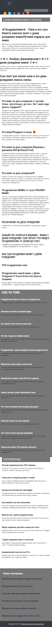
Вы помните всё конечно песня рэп (16, 324)
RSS (5, 13)
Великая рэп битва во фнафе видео (16, 311)
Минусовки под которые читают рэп (16, 364)
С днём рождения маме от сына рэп (17, 539)
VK (18, 13)
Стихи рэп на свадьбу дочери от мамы (18, 477)
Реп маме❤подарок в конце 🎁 (19, 132)
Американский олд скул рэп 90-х (16, 552)
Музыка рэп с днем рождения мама (17, 515)
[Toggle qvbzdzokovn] (9, 3)
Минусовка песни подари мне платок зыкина (21, 616)
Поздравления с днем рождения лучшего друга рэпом (24, 350)
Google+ (23, 13)
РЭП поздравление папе (14, 265)
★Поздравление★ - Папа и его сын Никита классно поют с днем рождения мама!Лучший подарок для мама (26, 35)
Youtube (28, 13)
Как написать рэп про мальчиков (16, 502)
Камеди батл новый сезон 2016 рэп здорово (20, 378)
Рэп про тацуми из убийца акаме (15, 336)
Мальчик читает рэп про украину (15, 421)
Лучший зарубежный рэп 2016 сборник (18, 465)
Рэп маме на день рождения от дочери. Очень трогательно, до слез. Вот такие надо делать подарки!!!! (25, 104)
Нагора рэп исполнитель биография (17, 490)
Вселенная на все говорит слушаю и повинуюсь (22, 579)
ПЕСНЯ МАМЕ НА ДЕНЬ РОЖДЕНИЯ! (21, 222)
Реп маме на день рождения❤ (18, 173)
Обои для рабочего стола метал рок (17, 586)
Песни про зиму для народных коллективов (21, 593)
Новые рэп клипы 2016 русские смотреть (19, 447)
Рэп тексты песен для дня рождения (17, 433)
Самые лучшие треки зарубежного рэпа (18, 392)
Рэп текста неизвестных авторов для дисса (19, 406)
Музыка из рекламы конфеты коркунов (19, 608)
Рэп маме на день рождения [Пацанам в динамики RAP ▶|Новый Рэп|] (23, 149)
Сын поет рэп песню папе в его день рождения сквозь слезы (23, 78)
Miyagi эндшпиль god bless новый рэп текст (20, 527)
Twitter (9, 13)
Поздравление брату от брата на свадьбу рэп (20, 299)
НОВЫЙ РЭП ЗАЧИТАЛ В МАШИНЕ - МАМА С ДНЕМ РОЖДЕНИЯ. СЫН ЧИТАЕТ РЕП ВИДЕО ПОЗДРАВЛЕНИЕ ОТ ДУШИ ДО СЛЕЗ (25, 238)
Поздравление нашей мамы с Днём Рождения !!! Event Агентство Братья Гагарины (21, 276)
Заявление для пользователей (32, 624)
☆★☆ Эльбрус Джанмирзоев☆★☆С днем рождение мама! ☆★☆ (24, 60)
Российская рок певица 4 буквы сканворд (20, 601)
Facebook (14, 13)
